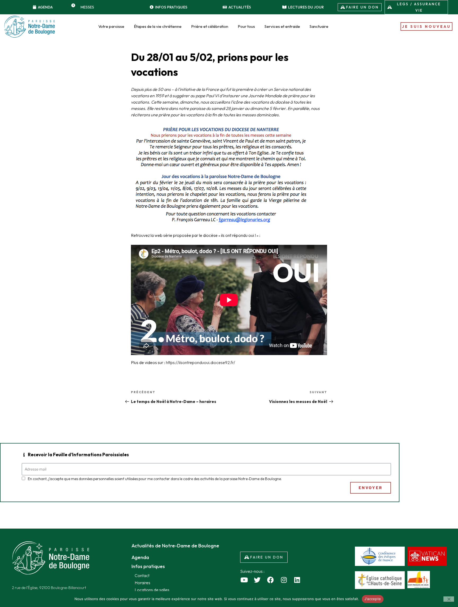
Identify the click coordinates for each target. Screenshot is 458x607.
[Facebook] (270, 579)
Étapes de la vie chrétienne (158, 26)
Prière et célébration (209, 26)
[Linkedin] (297, 579)
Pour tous (246, 26)
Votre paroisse (111, 26)
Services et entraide (282, 26)
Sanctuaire (319, 26)
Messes (87, 7)
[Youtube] (244, 579)
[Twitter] (257, 579)
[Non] (448, 599)
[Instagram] (283, 579)
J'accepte (372, 599)
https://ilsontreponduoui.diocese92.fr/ (200, 362)
